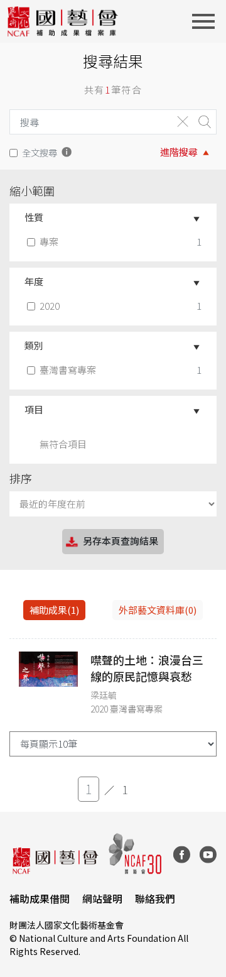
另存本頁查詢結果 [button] (120, 540)
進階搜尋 (179, 151)
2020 (50, 305)
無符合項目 (63, 443)
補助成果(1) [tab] (54, 609)
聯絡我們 (155, 898)
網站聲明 (102, 898)
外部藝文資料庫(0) (157, 609)
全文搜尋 (39, 152)
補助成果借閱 (39, 898)
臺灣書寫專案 (68, 369)
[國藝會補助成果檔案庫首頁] (63, 21)
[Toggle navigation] (207, 21)
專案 (49, 241)
